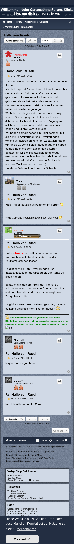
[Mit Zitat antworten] (59, 55)
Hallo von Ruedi (16, 35)
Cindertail (19, 340)
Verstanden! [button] (22, 539)
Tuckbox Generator (16, 493)
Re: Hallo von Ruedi (21, 195)
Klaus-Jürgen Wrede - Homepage (23, 480)
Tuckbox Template (16, 491)
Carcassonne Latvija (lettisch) (21, 513)
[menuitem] (70, 22)
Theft (19, 181)
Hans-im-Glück (14, 475)
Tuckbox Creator (15, 496)
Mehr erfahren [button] (26, 529)
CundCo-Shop (14, 478)
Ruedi (17, 57)
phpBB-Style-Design (46, 458)
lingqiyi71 (19, 381)
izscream (18, 230)
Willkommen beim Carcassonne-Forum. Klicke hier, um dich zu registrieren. (37, 11)
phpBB (21, 451)
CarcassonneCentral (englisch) (22, 511)
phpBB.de (38, 455)
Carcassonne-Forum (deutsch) (22, 509)
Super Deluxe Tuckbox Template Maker (26, 498)
